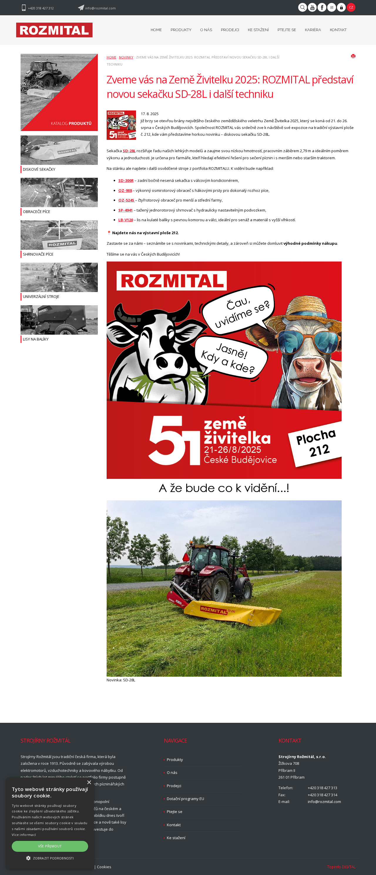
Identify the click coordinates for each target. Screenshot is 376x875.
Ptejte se (174, 811)
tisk (353, 56)
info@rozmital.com (100, 8)
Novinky (126, 57)
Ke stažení (176, 837)
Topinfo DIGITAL (341, 866)
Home (111, 57)
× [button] (89, 782)
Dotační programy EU (185, 798)
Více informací (24, 834)
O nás (172, 772)
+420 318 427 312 (41, 8)
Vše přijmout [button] (50, 846)
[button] (50, 858)
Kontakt (174, 824)
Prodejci (174, 785)
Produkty (175, 759)
